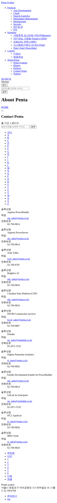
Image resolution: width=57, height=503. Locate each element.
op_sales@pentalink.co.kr (19, 340)
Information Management (25, 18)
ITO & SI (18, 27)
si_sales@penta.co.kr (17, 360)
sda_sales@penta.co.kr (18, 279)
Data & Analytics (21, 16)
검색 (4, 92)
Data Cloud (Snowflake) (25, 48)
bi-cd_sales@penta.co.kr (19, 320)
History (17, 65)
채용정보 (18, 57)
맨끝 (9, 479)
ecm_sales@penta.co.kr (18, 259)
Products (11, 7)
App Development (22, 10)
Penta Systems (20, 62)
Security (17, 24)
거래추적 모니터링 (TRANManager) (32, 35)
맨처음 (11, 453)
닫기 (4, 85)
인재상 (17, 53)
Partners (17, 68)
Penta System (7, 2)
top (8, 499)
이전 (9, 456)
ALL (9, 132)
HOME (5, 107)
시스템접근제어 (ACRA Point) (29, 45)
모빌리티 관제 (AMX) (24, 42)
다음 (9, 476)
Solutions (11, 32)
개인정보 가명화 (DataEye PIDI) (30, 38)
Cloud (16, 13)
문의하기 (12, 496)
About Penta (13, 60)
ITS (15, 29)
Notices (17, 73)
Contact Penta (20, 71)
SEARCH (6, 79)
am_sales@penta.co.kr (18, 218)
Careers (11, 51)
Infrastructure (19, 21)
